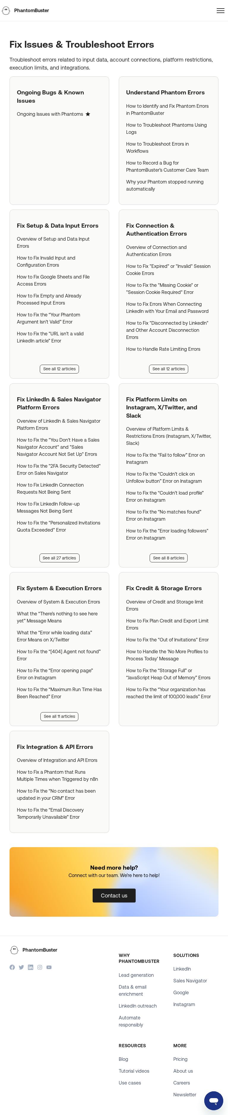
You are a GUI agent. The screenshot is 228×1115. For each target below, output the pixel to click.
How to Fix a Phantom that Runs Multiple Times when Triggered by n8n (57, 775)
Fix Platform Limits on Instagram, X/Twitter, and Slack (161, 407)
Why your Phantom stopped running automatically (165, 185)
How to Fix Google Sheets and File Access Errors (53, 280)
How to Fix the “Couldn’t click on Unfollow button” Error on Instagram (164, 477)
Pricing (180, 1059)
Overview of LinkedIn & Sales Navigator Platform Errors (58, 424)
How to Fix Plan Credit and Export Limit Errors (167, 624)
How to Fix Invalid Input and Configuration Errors (46, 261)
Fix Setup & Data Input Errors (58, 225)
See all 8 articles (168, 558)
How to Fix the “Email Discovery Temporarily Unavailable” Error (50, 813)
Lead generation (136, 975)
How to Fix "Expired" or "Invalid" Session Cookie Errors (168, 269)
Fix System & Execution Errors (59, 588)
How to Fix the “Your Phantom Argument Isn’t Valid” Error (48, 318)
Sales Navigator (190, 981)
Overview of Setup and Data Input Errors (53, 242)
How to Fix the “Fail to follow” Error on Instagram (165, 458)
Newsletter (184, 1095)
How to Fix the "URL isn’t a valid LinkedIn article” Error (50, 337)
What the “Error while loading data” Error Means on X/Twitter (54, 636)
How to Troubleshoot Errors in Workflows (157, 147)
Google (181, 992)
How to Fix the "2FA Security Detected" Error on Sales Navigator (59, 469)
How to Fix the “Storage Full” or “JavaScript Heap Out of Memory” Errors (168, 674)
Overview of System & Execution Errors (58, 602)
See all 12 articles (59, 368)
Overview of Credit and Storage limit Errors (164, 605)
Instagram (184, 1004)
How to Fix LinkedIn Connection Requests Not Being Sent (50, 488)
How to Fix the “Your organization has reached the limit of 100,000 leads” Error (168, 693)
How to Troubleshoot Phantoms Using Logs (166, 128)
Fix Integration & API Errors (55, 746)
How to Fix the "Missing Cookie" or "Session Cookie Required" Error (162, 288)
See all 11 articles (59, 716)
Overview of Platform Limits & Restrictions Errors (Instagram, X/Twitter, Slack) (168, 436)
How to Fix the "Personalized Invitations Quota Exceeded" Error (58, 526)
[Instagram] (39, 968)
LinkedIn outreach (138, 1006)
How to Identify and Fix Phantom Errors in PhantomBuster (167, 109)
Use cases (130, 1083)
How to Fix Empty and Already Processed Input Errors (49, 299)
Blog (123, 1059)
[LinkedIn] (30, 968)
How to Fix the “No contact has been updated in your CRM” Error (56, 794)
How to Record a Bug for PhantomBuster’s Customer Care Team (167, 166)
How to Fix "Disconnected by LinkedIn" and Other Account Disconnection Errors (167, 330)
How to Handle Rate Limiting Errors (163, 349)
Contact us (114, 895)
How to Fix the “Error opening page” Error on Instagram (55, 674)
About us (183, 1071)
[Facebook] (12, 968)
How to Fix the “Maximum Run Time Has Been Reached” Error (59, 693)
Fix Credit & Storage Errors (164, 588)
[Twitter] (21, 968)
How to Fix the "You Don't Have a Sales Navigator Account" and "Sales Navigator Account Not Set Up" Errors (58, 447)
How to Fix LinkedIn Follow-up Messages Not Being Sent (48, 507)
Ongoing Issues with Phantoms (50, 114)
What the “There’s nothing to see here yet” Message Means (57, 617)
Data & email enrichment (132, 990)
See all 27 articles (59, 558)
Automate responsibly (131, 1021)
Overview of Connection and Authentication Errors (156, 250)
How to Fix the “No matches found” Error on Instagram (163, 515)
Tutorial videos (134, 1071)
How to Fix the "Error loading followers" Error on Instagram (167, 534)
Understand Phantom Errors (165, 92)
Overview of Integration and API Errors (57, 760)
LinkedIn (182, 969)
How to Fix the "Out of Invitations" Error (167, 640)
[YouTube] (49, 968)
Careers (181, 1083)
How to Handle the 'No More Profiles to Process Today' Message (167, 655)
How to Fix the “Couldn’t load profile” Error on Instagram (165, 496)
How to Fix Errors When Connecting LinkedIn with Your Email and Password (167, 307)
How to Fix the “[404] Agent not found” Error (59, 655)
